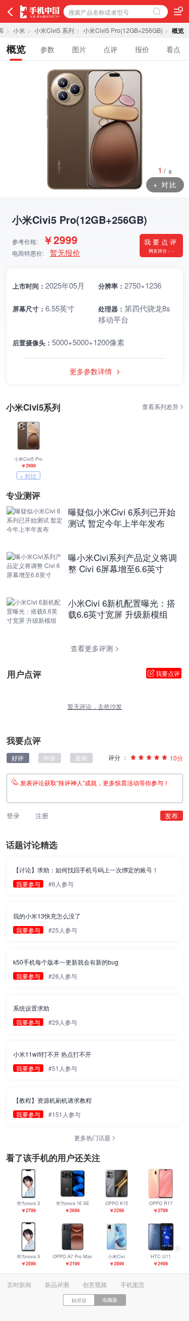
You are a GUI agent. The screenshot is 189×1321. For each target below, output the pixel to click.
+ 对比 (165, 184)
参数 (47, 49)
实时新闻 (19, 1284)
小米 (19, 30)
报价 (142, 49)
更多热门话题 (93, 1137)
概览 (16, 49)
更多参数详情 (92, 371)
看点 (173, 49)
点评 (110, 49)
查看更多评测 (93, 648)
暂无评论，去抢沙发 (95, 706)
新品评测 (57, 1284)
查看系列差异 (161, 406)
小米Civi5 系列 (54, 30)
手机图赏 (132, 1284)
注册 (41, 815)
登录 (13, 815)
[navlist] (178, 11)
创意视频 (95, 1284)
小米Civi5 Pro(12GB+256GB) (123, 30)
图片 (79, 49)
